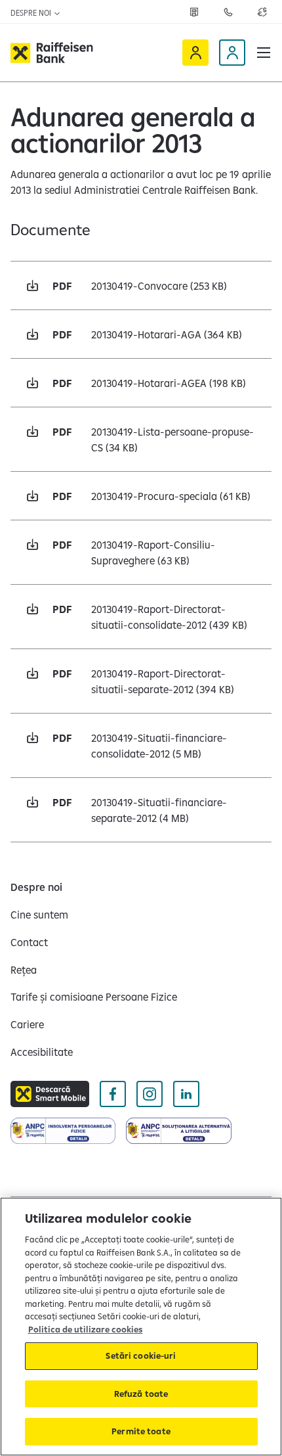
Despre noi (31, 13)
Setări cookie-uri (141, 1355)
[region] (141, 1326)
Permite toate (141, 1431)
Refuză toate (141, 1393)
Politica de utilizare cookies (85, 1329)
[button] (264, 52)
